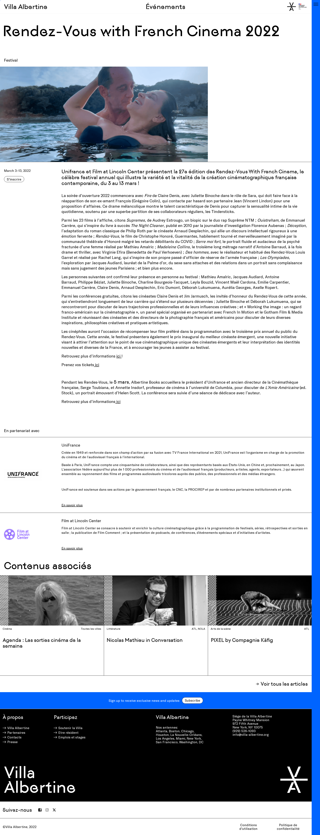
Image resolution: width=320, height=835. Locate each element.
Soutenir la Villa (70, 728)
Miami (180, 738)
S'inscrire (14, 179)
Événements (165, 7)
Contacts (14, 737)
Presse (12, 742)
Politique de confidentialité (288, 827)
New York (194, 738)
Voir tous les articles (284, 684)
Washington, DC (191, 742)
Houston (162, 735)
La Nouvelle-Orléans (186, 735)
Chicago (187, 731)
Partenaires (16, 732)
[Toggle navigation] (316, 4)
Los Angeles (165, 738)
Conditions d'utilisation (248, 827)
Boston (174, 731)
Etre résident (68, 732)
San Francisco (167, 742)
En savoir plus (72, 505)
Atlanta (161, 731)
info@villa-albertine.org (250, 734)
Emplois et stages (72, 737)
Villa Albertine (26, 7)
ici (119, 355)
